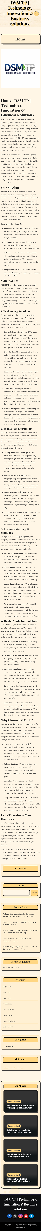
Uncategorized (8, 1046)
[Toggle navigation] (4, 13)
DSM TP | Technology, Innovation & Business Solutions (20, 1204)
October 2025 (8, 1027)
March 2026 (7, 1004)
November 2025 (9, 1021)
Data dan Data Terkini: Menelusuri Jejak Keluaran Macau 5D (18, 1181)
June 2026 (7, 998)
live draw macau (17, 1068)
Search (21, 885)
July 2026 (6, 992)
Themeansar (20, 1228)
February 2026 (8, 1010)
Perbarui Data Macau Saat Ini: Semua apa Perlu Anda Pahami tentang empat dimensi (20, 1107)
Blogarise (31, 1225)
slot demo (6, 1068)
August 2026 (8, 987)
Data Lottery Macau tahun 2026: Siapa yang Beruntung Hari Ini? (19, 1132)
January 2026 (8, 1015)
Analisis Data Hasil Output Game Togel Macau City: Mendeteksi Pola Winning (18, 1156)
